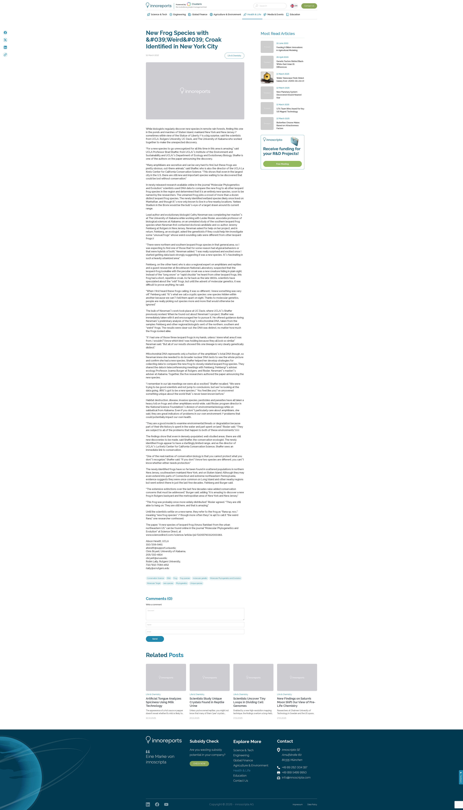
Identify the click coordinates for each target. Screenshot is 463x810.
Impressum (298, 804)
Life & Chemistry (234, 56)
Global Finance (243, 760)
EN (295, 6)
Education (240, 775)
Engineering (241, 755)
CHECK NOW (199, 763)
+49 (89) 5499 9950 (294, 772)
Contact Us (309, 6)
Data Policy (312, 804)
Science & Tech (243, 750)
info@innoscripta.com (296, 777)
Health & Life (241, 770)
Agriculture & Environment (250, 765)
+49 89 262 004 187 (294, 767)
